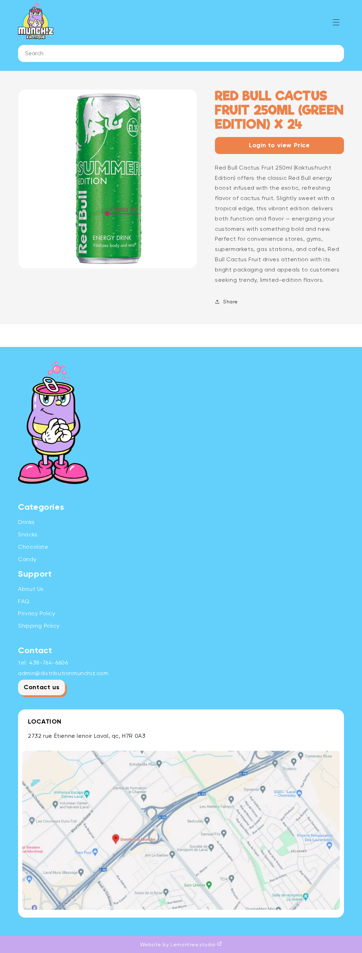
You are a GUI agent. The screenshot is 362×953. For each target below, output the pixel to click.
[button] (336, 22)
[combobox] (181, 53)
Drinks (26, 522)
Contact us (41, 687)
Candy (27, 559)
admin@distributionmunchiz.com (63, 673)
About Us (31, 589)
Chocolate (33, 546)
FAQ (24, 601)
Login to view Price (279, 145)
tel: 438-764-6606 (43, 662)
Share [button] (230, 301)
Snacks (28, 534)
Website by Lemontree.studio (178, 944)
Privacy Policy (36, 613)
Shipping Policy (38, 625)
